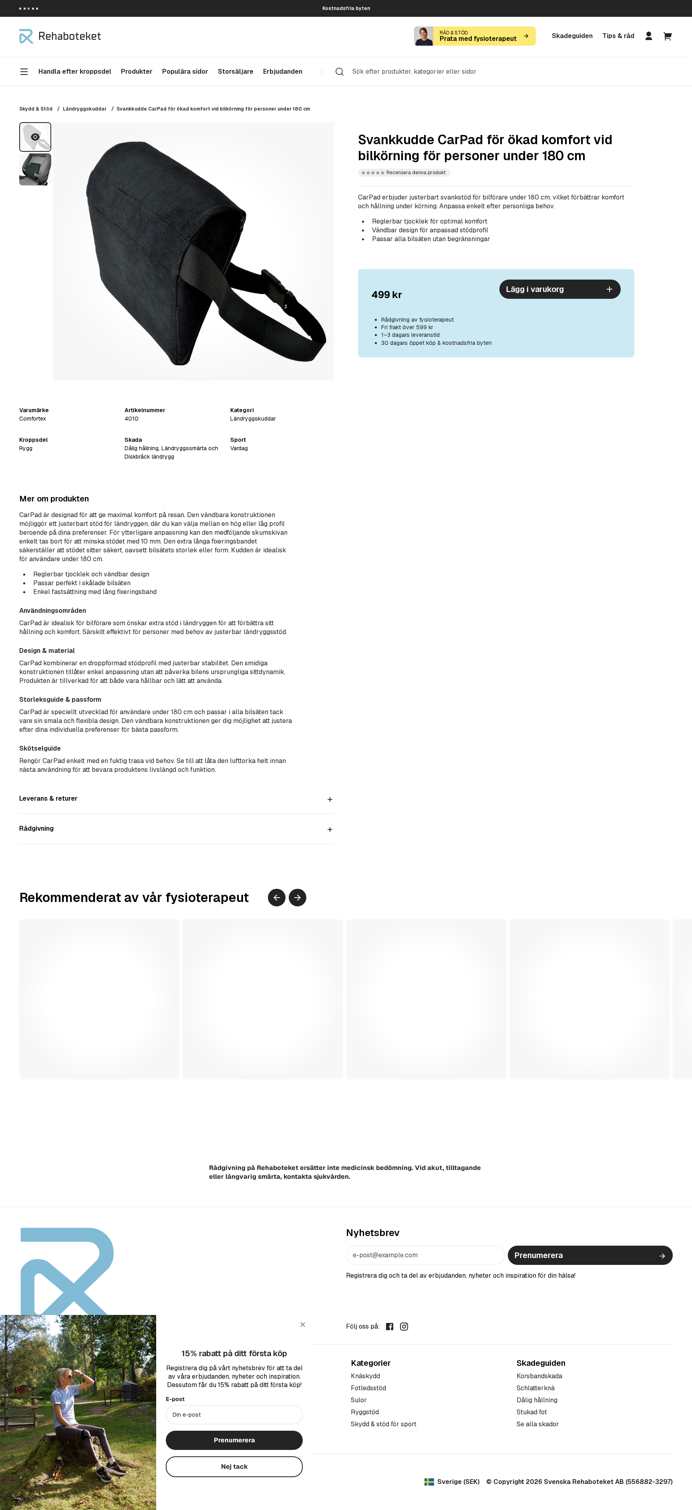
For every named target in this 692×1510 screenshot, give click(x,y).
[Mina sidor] (649, 36)
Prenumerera (538, 1255)
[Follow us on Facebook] (389, 1326)
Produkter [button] (137, 71)
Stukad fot (532, 1412)
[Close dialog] (303, 1324)
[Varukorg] (668, 36)
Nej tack (234, 1466)
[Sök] (339, 71)
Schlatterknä (536, 1388)
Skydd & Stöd (35, 109)
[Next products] (297, 897)
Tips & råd (618, 36)
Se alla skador (538, 1424)
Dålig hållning (537, 1400)
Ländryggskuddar (85, 109)
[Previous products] (277, 897)
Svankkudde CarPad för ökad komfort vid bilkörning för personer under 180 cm (213, 109)
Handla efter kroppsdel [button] (74, 71)
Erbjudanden (282, 71)
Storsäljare (235, 71)
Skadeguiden (572, 36)
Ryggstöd (365, 1412)
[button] (404, 173)
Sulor (359, 1400)
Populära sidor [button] (185, 71)
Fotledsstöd (368, 1388)
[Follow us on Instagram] (404, 1326)
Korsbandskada (539, 1376)
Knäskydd (365, 1376)
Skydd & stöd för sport (383, 1424)
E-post (175, 1399)
